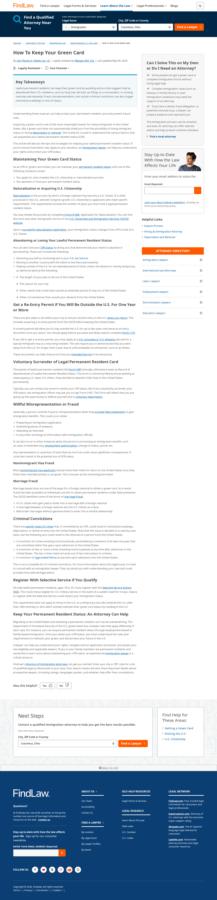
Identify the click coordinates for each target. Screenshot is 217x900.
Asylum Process (153, 226)
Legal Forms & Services (134, 800)
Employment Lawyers (155, 292)
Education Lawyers (154, 313)
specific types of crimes (39, 526)
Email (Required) (153, 184)
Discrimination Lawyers (157, 302)
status (47, 247)
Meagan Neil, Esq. (85, 60)
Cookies (57, 890)
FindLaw (17, 43)
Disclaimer (42, 890)
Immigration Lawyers (155, 260)
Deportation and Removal (159, 237)
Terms (16, 890)
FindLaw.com (176, 800)
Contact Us (87, 812)
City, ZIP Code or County (133, 20)
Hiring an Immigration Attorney (163, 231)
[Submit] (197, 190)
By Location (87, 832)
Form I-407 (75, 369)
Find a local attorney (163, 136)
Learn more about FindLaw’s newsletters (164, 202)
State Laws (127, 826)
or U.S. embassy (97, 339)
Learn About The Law (35, 43)
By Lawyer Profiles (91, 843)
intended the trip (81, 354)
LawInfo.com (176, 839)
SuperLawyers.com (179, 813)
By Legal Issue (89, 837)
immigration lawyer (94, 147)
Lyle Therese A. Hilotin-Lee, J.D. (33, 60)
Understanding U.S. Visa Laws (84, 43)
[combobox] (89, 27)
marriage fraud (73, 496)
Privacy (28, 890)
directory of (47, 664)
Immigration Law (57, 43)
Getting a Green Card (179, 728)
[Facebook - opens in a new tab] (35, 870)
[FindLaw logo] (25, 5)
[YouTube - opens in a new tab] (44, 870)
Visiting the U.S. (175, 734)
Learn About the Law (133, 820)
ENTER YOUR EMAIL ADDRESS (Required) (35, 846)
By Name (86, 849)
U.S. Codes (127, 837)
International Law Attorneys (159, 270)
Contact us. (44, 819)
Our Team (86, 800)
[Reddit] (69, 870)
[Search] (200, 5)
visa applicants (38, 470)
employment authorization (61, 445)
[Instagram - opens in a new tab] (61, 870)
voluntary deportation (89, 397)
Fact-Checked (58, 68)
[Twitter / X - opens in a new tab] (52, 870)
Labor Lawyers (151, 281)
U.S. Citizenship (175, 739)
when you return (117, 318)
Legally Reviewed (29, 68)
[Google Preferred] (78, 870)
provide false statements (110, 412)
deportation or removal (47, 132)
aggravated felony (46, 557)
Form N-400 (72, 214)
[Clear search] (113, 27)
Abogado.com (176, 826)
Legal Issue (69, 20)
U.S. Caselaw (129, 832)
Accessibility (88, 806)
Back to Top (110, 767)
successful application (45, 229)
